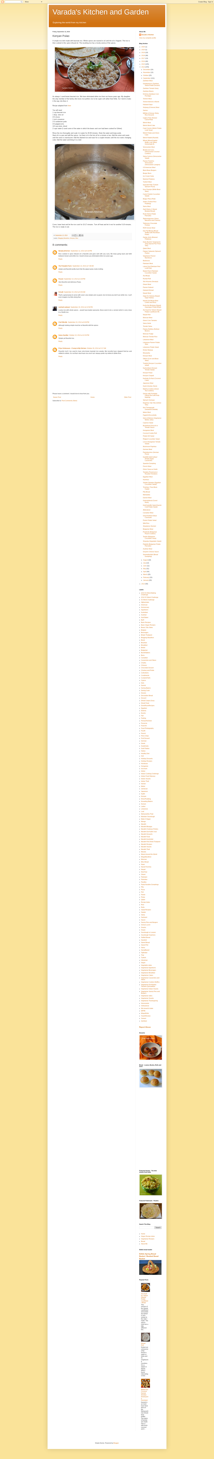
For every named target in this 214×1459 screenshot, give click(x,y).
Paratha (143, 882)
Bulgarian (144, 650)
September (147, 78)
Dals (142, 683)
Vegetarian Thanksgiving (149, 1001)
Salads (143, 912)
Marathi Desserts (146, 834)
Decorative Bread (147, 695)
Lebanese (144, 809)
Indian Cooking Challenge (150, 774)
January (146, 580)
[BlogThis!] (75, 235)
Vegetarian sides (146, 996)
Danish (143, 685)
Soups (143, 930)
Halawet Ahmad (148, 290)
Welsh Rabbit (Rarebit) (150, 138)
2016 (143, 61)
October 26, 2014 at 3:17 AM (96, 348)
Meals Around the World (149, 854)
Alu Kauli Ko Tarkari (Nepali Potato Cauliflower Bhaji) (144, 1298)
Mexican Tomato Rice (150, 337)
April (145, 571)
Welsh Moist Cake (149, 125)
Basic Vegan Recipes (148, 625)
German (144, 741)
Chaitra (143, 663)
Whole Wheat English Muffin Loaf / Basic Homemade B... (150, 142)
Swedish (144, 940)
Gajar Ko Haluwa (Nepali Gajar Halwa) (151, 297)
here (69, 106)
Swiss (143, 947)
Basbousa (146, 261)
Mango (143, 821)
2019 (143, 52)
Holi (142, 756)
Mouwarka (146, 353)
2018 (143, 55)
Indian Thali (145, 781)
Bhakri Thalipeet (146, 635)
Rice (76, 238)
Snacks (143, 927)
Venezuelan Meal (149, 147)
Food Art (144, 726)
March (145, 574)
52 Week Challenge (147, 600)
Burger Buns (147, 173)
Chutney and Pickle (147, 670)
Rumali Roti (147, 279)
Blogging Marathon (63, 238)
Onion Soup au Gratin (150, 469)
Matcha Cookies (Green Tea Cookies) (151, 390)
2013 (143, 584)
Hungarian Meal (148, 430)
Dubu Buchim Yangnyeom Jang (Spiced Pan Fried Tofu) (152, 243)
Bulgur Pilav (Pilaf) (149, 199)
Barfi (142, 620)
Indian (143, 771)
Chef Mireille (62, 322)
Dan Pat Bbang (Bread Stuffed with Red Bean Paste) (151, 232)
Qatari (143, 899)
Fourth (143, 731)
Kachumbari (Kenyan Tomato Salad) (150, 369)
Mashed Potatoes (149, 179)
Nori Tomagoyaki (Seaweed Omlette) (150, 408)
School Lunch (145, 925)
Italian (143, 786)
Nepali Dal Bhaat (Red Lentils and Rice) (150, 301)
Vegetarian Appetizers (148, 968)
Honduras (144, 763)
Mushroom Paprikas (149, 446)
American (144, 605)
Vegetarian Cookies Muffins (150, 982)
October (146, 75)
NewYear (144, 872)
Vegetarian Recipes (147, 1239)
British (143, 647)
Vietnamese (145, 1006)
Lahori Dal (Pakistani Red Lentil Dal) (151, 267)
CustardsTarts (145, 678)
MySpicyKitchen (64, 251)
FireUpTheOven (146, 721)
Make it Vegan (146, 819)
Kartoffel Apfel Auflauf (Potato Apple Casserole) (150, 458)
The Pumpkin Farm (65, 266)
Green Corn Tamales (150, 320)
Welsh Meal (147, 122)
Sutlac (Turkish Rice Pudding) (149, 202)
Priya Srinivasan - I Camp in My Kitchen (72, 348)
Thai (142, 955)
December (147, 69)
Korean (143, 804)
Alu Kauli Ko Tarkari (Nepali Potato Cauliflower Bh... (152, 311)
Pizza (143, 889)
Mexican (144, 859)
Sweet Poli (144, 945)
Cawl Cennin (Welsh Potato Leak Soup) (152, 129)
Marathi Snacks (146, 847)
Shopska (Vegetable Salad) (152, 541)
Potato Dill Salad (148, 436)
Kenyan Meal (147, 356)
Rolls (143, 907)
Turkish (143, 957)
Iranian (143, 784)
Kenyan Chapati (148, 375)
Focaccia (144, 723)
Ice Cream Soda (148, 176)
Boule (143, 640)
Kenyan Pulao (147, 373)
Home (93, 397)
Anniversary (145, 607)
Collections (145, 673)
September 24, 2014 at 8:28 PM (78, 322)
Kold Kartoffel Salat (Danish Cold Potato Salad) (152, 506)
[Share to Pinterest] (82, 235)
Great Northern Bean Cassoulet (150, 516)
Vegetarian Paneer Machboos (149, 257)
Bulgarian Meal (148, 529)
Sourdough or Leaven (148, 932)
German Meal (147, 449)
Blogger (116, 1443)
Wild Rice (146, 523)
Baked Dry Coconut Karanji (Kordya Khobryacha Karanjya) (144, 1395)
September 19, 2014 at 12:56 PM (82, 307)
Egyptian (144, 708)
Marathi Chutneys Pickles (149, 829)
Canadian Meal (148, 513)
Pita (142, 887)
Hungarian (144, 766)
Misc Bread (145, 862)
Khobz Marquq (148, 350)
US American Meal (149, 167)
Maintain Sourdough (148, 816)
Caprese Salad (148, 423)
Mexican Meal (147, 317)
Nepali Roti (146, 315)
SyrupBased (145, 950)
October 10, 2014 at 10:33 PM (79, 335)
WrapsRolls (145, 1013)
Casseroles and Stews (148, 660)
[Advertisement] (150, 1129)
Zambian (144, 1021)
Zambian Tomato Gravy (151, 88)
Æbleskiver (146, 510)
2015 (143, 64)
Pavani (60, 279)
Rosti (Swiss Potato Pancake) (149, 215)
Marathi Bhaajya (146, 826)
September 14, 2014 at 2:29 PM (74, 279)
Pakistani (144, 877)
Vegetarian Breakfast (148, 973)
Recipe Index (145, 902)
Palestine (144, 879)
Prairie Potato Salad (149, 520)
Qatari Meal (147, 248)
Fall (142, 716)
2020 (143, 50)
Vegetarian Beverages (148, 970)
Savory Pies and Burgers (149, 922)
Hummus (146, 480)
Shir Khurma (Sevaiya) (150, 281)
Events (143, 713)
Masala (143, 852)
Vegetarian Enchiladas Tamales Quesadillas (148, 985)
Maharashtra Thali (147, 814)
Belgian (143, 630)
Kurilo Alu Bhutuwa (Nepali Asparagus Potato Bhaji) (152, 306)
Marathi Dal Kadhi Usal (149, 832)
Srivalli (60, 292)
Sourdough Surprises (148, 935)
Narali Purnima (146, 867)
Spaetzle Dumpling (149, 463)
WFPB (143, 1011)
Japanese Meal (148, 383)
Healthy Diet (145, 753)
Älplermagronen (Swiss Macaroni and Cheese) (151, 219)
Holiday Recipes (146, 761)
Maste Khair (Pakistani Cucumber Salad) (150, 272)
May (144, 569)
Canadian (144, 658)
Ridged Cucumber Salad (151, 439)
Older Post (127, 397)
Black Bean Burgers (149, 170)
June (145, 566)
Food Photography (147, 728)
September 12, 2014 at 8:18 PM (81, 251)
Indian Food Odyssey (148, 776)
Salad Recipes (146, 910)
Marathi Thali (145, 849)
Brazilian (144, 643)
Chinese (144, 665)
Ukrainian (144, 960)
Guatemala (144, 746)
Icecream (144, 768)
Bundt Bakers (145, 653)
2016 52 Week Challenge (149, 597)
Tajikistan (144, 953)
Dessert (143, 698)
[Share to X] (77, 235)
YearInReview (145, 1016)
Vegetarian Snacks (147, 998)
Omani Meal (147, 284)
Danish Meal (147, 498)
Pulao (143, 897)
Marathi (143, 824)
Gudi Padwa (145, 748)
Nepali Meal (147, 293)
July (144, 563)
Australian (144, 612)
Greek (143, 743)
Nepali (143, 869)
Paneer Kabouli (148, 287)
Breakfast (144, 645)
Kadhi (143, 794)
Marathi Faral (145, 837)
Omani (143, 874)
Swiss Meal (147, 206)
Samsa (145, 110)
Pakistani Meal (148, 263)
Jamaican (144, 789)
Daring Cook (145, 690)
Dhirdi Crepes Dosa (147, 701)
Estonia (143, 711)
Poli (142, 892)
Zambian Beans (148, 91)
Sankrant (144, 917)
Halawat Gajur (148, 104)
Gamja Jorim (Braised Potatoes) (150, 238)
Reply (60, 259)
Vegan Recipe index (148, 1236)
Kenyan (72, 238)
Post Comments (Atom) (69, 401)
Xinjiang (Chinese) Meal (151, 107)
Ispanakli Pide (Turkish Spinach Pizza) (150, 185)
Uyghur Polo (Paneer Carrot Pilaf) (150, 119)
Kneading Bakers (147, 801)
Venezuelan (145, 1003)
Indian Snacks (146, 779)
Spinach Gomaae (149, 400)
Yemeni (143, 1018)
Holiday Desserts (147, 758)
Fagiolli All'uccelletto (150, 415)
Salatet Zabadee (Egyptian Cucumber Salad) (152, 483)
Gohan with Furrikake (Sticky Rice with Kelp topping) (151, 395)
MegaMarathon (146, 857)
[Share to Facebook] (80, 235)
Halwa (143, 751)
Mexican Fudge (148, 334)
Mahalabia (146, 495)
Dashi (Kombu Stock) (150, 386)
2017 (143, 58)
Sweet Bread (145, 942)
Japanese (144, 791)
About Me (144, 1244)
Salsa (143, 915)
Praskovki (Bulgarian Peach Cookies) (150, 533)
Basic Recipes (146, 622)
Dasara (143, 693)
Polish (143, 895)
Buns (143, 655)
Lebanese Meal (148, 339)
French (143, 733)
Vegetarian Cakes (147, 975)
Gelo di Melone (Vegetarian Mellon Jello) (152, 419)
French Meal (147, 466)
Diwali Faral (145, 703)
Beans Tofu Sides (147, 627)
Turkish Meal (147, 182)
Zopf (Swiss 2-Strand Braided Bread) (150, 210)
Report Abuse (145, 1027)
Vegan (143, 963)
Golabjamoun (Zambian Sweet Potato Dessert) (151, 84)
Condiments (145, 675)
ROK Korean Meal (149, 228)
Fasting (143, 718)
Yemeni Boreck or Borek (151, 102)
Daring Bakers (146, 688)
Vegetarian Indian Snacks (149, 989)
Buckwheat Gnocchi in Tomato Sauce (150, 426)
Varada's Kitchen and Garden (101, 12)
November (147, 72)
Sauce (143, 920)
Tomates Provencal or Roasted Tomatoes (150, 473)
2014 (143, 67)
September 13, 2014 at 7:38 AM (83, 266)
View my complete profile (147, 38)
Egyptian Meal (148, 477)
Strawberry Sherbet (149, 526)
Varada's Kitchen (148, 35)
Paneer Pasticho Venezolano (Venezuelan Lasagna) (151, 162)
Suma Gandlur (63, 335)
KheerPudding (146, 799)
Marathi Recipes (146, 844)
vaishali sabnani (64, 307)
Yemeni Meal (147, 99)
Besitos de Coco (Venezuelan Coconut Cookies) (151, 151)
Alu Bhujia (146, 276)
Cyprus (143, 680)
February (146, 577)
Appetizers (144, 610)
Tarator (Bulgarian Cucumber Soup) (149, 537)
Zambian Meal (148, 81)
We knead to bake (147, 1008)
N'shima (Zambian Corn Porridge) (151, 95)
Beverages (144, 632)
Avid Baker (144, 617)
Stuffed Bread (145, 937)
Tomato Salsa (147, 326)
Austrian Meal (147, 549)
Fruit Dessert (145, 738)
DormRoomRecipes (147, 705)
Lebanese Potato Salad (151, 347)
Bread (143, 1241)
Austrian (144, 615)
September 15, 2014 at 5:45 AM (74, 292)
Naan (143, 864)
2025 (143, 47)
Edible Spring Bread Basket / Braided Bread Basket (149, 1256)
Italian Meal (147, 412)
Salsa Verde (147, 323)
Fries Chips (145, 736)
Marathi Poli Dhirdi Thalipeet (150, 842)
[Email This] (73, 235)
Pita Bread (146, 492)
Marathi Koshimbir (147, 839)
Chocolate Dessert (147, 668)
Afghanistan (145, 602)
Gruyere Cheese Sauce (151, 552)
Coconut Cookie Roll (150, 433)
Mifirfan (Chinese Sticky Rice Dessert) (151, 114)
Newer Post (57, 397)
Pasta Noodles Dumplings (150, 884)
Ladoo (143, 806)
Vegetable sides (146, 965)
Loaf (142, 811)
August (145, 560)
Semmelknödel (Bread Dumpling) (150, 555)
